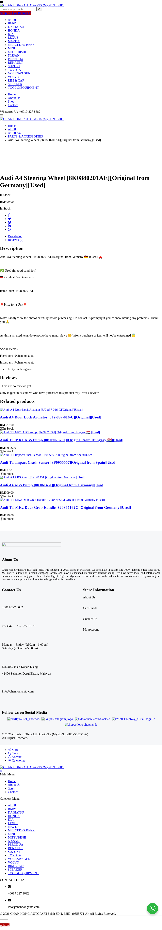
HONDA (14, 30)
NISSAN (14, 55)
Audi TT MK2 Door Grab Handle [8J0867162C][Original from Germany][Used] (65, 507)
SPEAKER (15, 84)
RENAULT (15, 62)
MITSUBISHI (17, 52)
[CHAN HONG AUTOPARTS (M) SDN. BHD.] (32, 5)
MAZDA (14, 41)
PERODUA (15, 59)
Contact (13, 105)
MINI (11, 48)
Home (12, 94)
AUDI (12, 19)
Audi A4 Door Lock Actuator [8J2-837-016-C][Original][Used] (50, 417)
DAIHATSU (16, 27)
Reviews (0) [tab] (15, 239)
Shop (11, 101)
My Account (91, 629)
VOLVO (13, 77)
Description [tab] (15, 236)
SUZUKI (14, 66)
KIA (11, 34)
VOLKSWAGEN (19, 73)
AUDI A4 (14, 133)
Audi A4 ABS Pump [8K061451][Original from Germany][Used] (52, 485)
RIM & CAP (16, 80)
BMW (12, 23)
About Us (14, 98)
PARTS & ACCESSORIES (25, 136)
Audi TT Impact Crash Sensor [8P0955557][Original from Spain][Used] (58, 462)
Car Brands (90, 608)
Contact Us (90, 618)
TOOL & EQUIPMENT (23, 87)
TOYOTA (14, 69)
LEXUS (13, 37)
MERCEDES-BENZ (21, 44)
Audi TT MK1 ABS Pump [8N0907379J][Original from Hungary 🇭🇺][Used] (61, 440)
